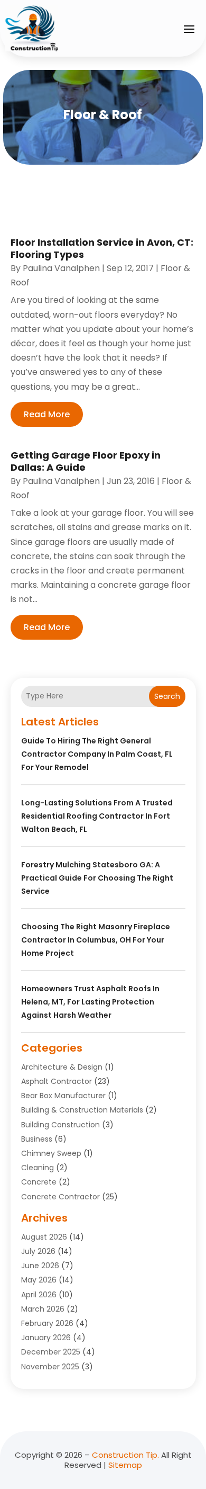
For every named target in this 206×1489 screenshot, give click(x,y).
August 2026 (44, 1237)
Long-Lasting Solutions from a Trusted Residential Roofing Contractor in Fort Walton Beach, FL (97, 816)
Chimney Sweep (51, 1153)
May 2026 (39, 1280)
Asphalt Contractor (56, 1081)
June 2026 (40, 1265)
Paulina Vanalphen (61, 268)
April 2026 (39, 1294)
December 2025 (50, 1352)
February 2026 (47, 1323)
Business (36, 1139)
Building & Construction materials (82, 1110)
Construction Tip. (125, 1454)
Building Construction (60, 1124)
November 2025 (50, 1366)
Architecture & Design (61, 1067)
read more (47, 414)
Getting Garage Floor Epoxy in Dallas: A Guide (86, 461)
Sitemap (125, 1464)
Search (167, 696)
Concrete (39, 1182)
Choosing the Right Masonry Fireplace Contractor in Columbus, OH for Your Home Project (95, 939)
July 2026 (38, 1251)
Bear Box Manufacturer (63, 1095)
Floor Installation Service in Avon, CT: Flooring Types (102, 248)
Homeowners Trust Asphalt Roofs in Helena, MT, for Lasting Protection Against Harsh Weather (90, 1001)
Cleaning (37, 1167)
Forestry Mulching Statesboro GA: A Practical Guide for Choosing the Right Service (97, 877)
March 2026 (42, 1309)
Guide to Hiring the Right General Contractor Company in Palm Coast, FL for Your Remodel (97, 754)
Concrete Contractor (60, 1196)
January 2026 (46, 1337)
